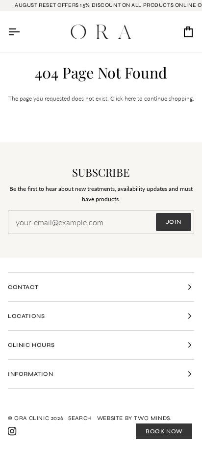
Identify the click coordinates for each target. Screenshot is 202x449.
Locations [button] (26, 316)
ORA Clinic (31, 418)
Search (80, 418)
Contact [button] (23, 287)
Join (173, 221)
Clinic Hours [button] (31, 345)
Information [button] (30, 373)
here (130, 98)
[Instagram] (12, 431)
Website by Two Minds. (134, 418)
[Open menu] (22, 32)
